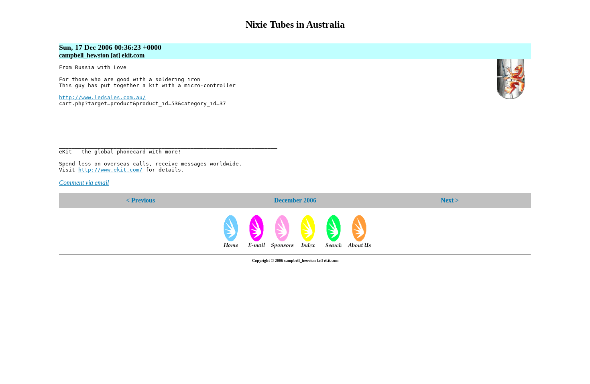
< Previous (140, 200)
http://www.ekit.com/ (110, 170)
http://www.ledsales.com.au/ (102, 97)
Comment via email (84, 182)
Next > (450, 200)
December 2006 (295, 200)
